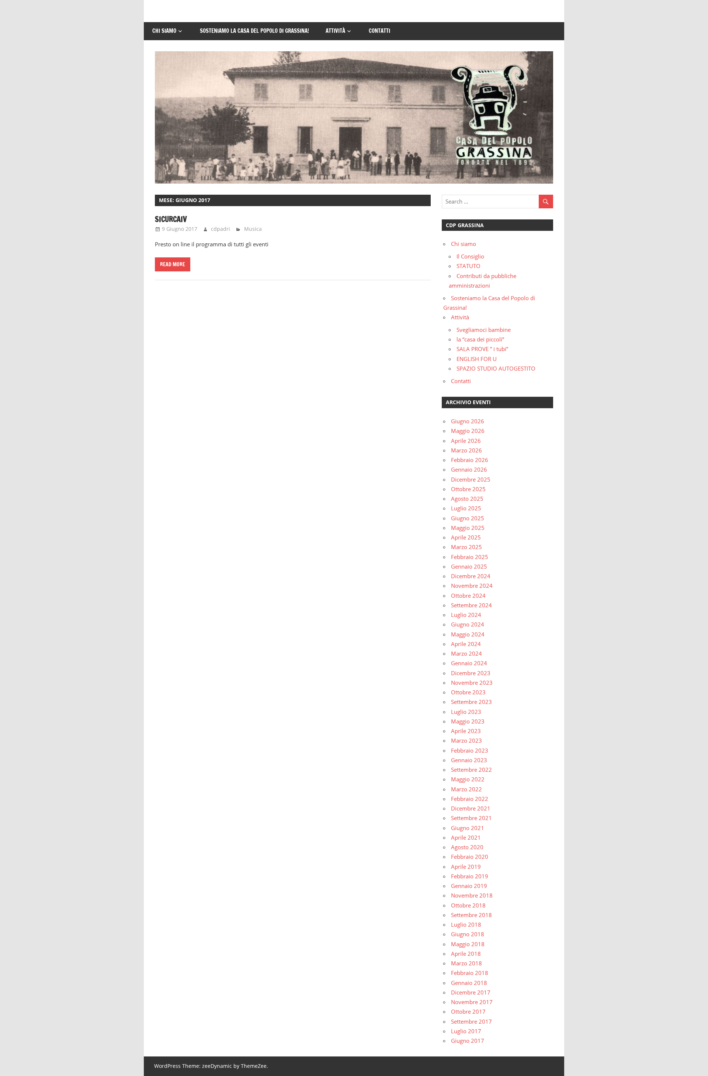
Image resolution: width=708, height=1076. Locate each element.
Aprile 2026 (466, 440)
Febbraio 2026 (469, 460)
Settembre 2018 (471, 915)
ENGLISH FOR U (477, 358)
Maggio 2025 (468, 527)
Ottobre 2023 (468, 692)
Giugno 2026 (467, 421)
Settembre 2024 (471, 605)
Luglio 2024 (466, 614)
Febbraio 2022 (469, 798)
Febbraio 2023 (469, 750)
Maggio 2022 (468, 779)
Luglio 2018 (466, 924)
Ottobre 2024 (468, 595)
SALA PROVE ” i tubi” (482, 349)
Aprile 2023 (466, 731)
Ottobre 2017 (468, 1011)
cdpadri (220, 228)
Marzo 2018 (466, 963)
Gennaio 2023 (469, 760)
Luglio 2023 (466, 711)
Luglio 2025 (466, 508)
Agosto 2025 (467, 498)
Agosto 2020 (467, 847)
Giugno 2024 (467, 624)
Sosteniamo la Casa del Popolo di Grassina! (254, 31)
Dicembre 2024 (470, 576)
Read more (172, 264)
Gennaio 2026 (469, 469)
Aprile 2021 (466, 837)
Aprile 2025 (466, 537)
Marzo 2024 (466, 653)
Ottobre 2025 (468, 489)
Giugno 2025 (467, 518)
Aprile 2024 (466, 644)
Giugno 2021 (467, 828)
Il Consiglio (470, 256)
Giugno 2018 (467, 934)
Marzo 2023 (466, 740)
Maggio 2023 (468, 721)
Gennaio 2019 (469, 885)
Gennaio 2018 (469, 982)
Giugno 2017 (467, 1040)
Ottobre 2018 (468, 905)
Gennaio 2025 (469, 566)
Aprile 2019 (466, 866)
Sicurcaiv (171, 219)
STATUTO (468, 266)
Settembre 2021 (471, 818)
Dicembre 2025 (470, 479)
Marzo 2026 (466, 450)
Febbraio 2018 (469, 972)
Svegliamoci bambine (484, 329)
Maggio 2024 (468, 634)
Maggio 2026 (468, 430)
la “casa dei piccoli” (480, 339)
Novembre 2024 (472, 585)
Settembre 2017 (471, 1021)
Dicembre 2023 (470, 673)
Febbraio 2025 (469, 556)
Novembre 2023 (472, 682)
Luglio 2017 (466, 1031)
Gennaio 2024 (469, 663)
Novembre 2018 (472, 895)
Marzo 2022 (466, 789)
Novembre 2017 (472, 1002)
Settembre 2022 (471, 769)
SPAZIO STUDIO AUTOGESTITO (496, 368)
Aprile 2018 (466, 953)
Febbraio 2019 (469, 876)
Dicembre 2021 (470, 808)
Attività (335, 31)
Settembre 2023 (471, 701)
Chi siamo (164, 31)
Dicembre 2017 (470, 992)
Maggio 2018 (468, 944)
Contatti (379, 31)
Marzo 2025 (466, 547)
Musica (253, 228)
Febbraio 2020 (469, 856)
